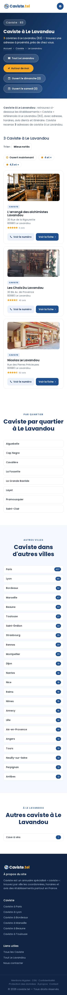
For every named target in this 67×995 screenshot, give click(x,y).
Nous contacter (13, 963)
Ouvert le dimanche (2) (26, 78)
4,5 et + (14, 164)
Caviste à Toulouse (15, 934)
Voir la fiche (46, 237)
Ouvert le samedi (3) (25, 88)
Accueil (7, 48)
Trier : (7, 146)
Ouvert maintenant (21, 157)
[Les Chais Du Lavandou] (33, 263)
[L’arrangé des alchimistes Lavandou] (33, 187)
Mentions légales (20, 980)
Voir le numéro (22, 237)
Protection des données (22, 984)
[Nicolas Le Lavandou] (33, 335)
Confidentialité (46, 980)
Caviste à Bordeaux (15, 917)
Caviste (20, 6)
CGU (34, 980)
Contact (53, 984)
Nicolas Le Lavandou (23, 360)
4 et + (48, 157)
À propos (42, 984)
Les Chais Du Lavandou (25, 288)
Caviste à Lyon (12, 912)
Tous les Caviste (13, 952)
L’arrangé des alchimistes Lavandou (27, 213)
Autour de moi (20, 68)
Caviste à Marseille (15, 923)
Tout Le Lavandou (23, 58)
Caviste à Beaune (14, 928)
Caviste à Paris (12, 906)
